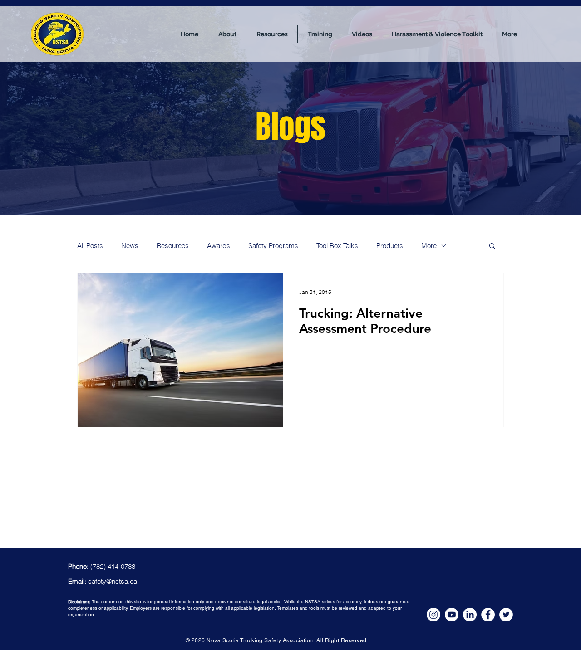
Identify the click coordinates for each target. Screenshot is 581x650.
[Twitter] (506, 614)
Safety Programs (273, 245)
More (429, 245)
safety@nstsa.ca (112, 581)
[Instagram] (433, 614)
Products (389, 245)
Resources (173, 245)
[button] (492, 246)
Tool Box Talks (337, 245)
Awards (218, 245)
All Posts (90, 245)
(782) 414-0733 (112, 566)
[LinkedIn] (470, 614)
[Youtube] (451, 614)
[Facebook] (488, 614)
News (129, 245)
